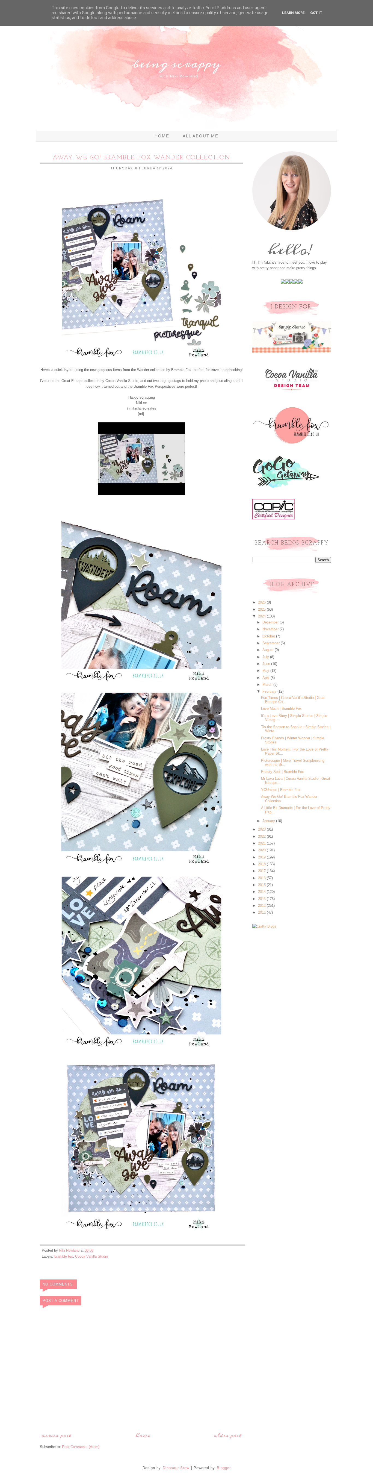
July (266, 657)
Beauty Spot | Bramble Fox (282, 772)
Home (162, 136)
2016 (262, 878)
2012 (262, 906)
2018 (262, 864)
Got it (316, 13)
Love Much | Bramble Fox (281, 709)
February (269, 691)
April (266, 678)
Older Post (228, 1435)
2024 (262, 616)
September (271, 643)
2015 (262, 885)
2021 (262, 843)
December (271, 622)
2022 (262, 836)
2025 (262, 609)
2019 (262, 857)
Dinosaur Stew (176, 1468)
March (267, 684)
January (269, 821)
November (271, 629)
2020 (262, 850)
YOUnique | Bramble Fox (280, 790)
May (266, 671)
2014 (262, 892)
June (266, 664)
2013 (262, 899)
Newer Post (56, 1435)
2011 (262, 912)
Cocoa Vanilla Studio (91, 1256)
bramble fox (63, 1256)
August (268, 650)
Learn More (293, 13)
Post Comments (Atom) (80, 1447)
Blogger (224, 1468)
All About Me (200, 136)
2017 (262, 871)
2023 (262, 829)
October (269, 636)
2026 (262, 602)
